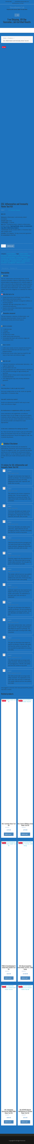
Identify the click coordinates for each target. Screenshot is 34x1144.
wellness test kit (20, 262)
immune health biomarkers (8, 257)
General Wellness (11, 253)
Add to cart (10, 246)
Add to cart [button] (8, 834)
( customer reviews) (14, 210)
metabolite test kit (16, 261)
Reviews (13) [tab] (13, 268)
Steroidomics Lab (17, 7)
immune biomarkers (25, 255)
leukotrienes (7, 261)
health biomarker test (13, 255)
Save (5, 47)
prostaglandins (12, 262)
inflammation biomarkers (16, 259)
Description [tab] (5, 268)
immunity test (4, 259)
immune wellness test (22, 257)
